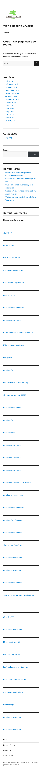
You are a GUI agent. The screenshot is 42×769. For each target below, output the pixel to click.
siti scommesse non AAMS (14, 395)
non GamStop (9, 370)
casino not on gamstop (13, 270)
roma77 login (9, 705)
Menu (6, 32)
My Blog (8, 137)
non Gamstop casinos (12, 558)
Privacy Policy (9, 745)
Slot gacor (7, 358)
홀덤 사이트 (7, 233)
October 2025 (11, 96)
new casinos (8, 245)
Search (6, 150)
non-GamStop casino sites (14, 680)
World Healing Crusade (18, 25)
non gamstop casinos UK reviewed (18, 483)
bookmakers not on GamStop (15, 383)
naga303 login (9, 295)
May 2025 (9, 111)
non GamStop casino (12, 408)
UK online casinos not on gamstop (18, 333)
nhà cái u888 (8, 617)
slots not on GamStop (12, 545)
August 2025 (10, 102)
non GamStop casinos (12, 533)
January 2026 (11, 87)
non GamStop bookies (12, 520)
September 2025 (12, 99)
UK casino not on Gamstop (14, 345)
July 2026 (9, 81)
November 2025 (12, 93)
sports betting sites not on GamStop (18, 595)
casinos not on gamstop (13, 283)
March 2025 (10, 117)
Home (6, 740)
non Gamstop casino (12, 570)
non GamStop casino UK (13, 308)
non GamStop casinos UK (14, 508)
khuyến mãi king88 (11, 642)
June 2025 (9, 108)
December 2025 (12, 90)
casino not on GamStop (13, 692)
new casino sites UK (11, 258)
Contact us (8, 756)
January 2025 (11, 120)
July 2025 (9, 105)
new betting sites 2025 (13, 495)
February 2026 (11, 84)
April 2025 (9, 114)
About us (7, 750)
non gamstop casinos (12, 320)
